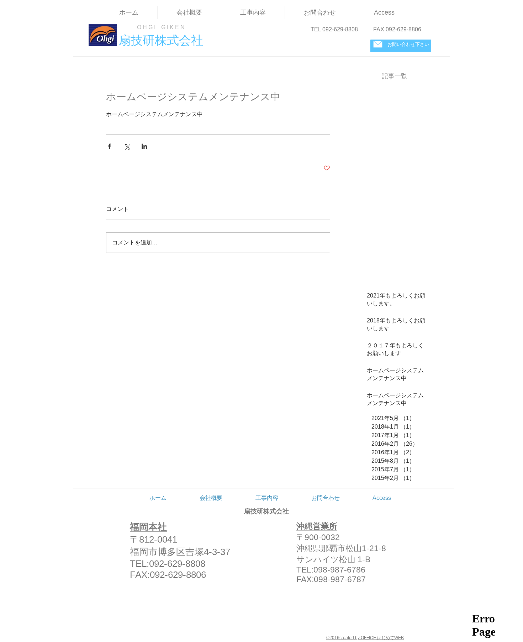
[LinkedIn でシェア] (144, 146)
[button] (253, 12)
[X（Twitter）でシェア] (126, 146)
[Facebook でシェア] (109, 146)
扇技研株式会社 (266, 511)
